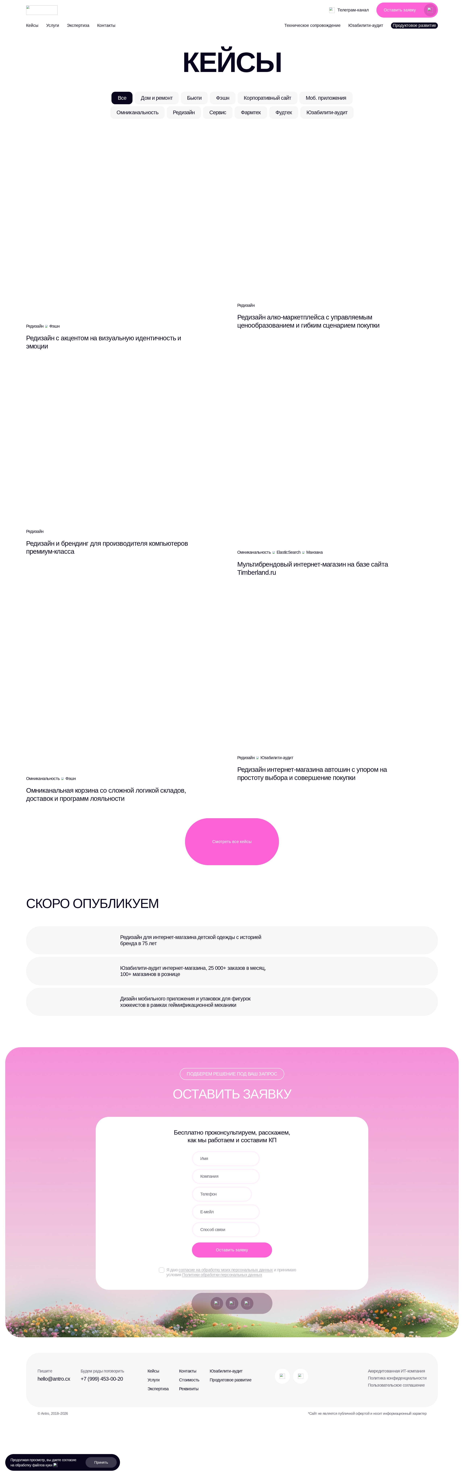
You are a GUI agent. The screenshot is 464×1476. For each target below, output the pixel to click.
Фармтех (251, 112)
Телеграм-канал (353, 10)
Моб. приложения (326, 98)
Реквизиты (189, 1388)
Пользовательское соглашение (396, 1385)
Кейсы (32, 25)
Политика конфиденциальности (397, 1378)
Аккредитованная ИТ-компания (396, 1371)
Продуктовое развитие (414, 25)
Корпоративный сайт (267, 98)
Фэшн (222, 98)
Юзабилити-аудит (365, 25)
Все (122, 98)
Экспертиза (78, 25)
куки (48, 1465)
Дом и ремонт (156, 98)
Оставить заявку (400, 10)
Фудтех (284, 112)
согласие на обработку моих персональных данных (226, 1269)
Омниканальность (137, 112)
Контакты (106, 25)
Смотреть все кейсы (232, 841)
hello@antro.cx (54, 1379)
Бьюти (194, 98)
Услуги (52, 25)
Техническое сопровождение (312, 25)
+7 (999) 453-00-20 (102, 1379)
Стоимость (189, 1380)
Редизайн (184, 112)
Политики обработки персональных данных (222, 1274)
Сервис (217, 112)
